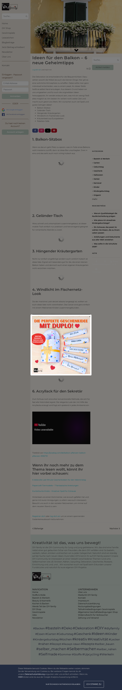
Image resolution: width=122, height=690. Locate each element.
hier (20, 677)
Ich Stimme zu (93, 684)
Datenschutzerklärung (35, 674)
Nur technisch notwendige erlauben (63, 684)
